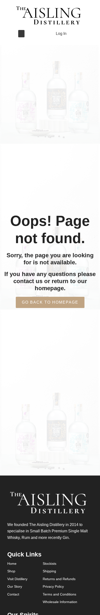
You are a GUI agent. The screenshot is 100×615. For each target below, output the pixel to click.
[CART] (74, 33)
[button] (21, 33)
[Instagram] (41, 34)
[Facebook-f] (33, 34)
